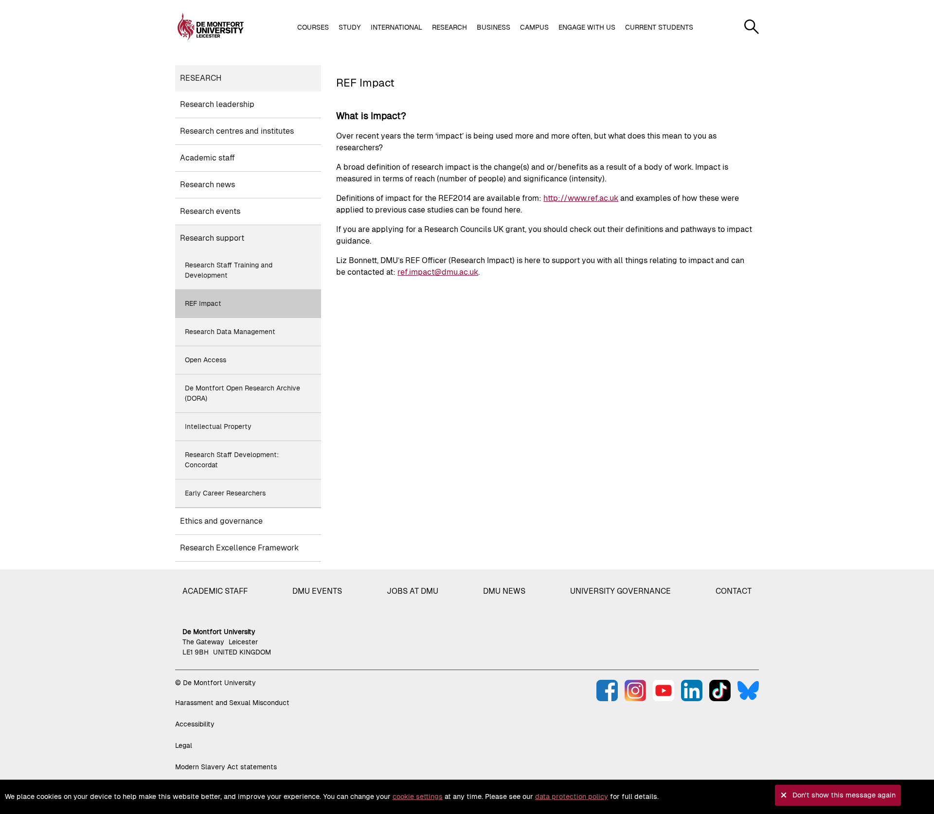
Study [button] (350, 27)
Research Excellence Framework (239, 547)
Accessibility (195, 724)
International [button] (396, 27)
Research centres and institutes (237, 131)
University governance (620, 591)
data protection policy (571, 796)
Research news (207, 184)
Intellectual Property (218, 426)
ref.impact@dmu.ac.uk (437, 272)
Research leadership (217, 104)
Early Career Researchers (225, 493)
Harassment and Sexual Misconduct (232, 703)
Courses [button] (313, 27)
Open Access (205, 360)
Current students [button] (659, 27)
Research (200, 78)
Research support (212, 238)
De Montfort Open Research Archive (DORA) (242, 393)
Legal (183, 745)
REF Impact (203, 303)
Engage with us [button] (586, 27)
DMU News (504, 591)
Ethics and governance (221, 521)
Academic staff (207, 157)
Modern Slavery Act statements (226, 767)
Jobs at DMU (412, 591)
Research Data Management (230, 332)
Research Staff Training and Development (228, 270)
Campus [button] (534, 27)
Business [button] (493, 27)
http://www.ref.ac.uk (580, 198)
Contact (734, 591)
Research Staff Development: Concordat (232, 460)
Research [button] (449, 27)
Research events (210, 211)
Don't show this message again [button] (844, 795)
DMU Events (317, 591)
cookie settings (418, 796)
